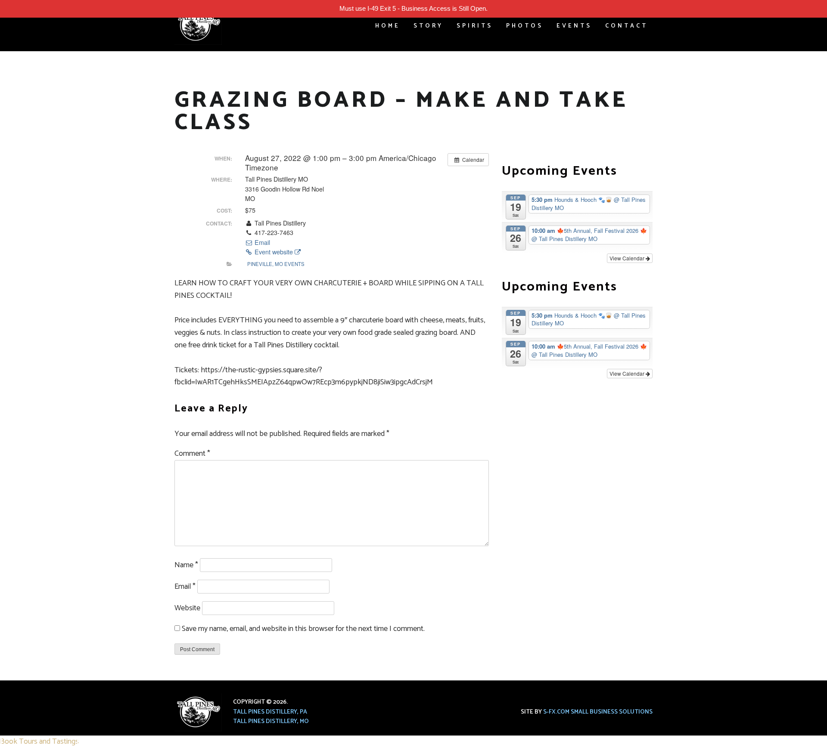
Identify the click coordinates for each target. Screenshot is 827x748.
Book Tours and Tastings (39, 741)
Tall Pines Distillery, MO (271, 721)
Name (186, 565)
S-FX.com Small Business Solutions (598, 712)
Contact (626, 26)
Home (387, 26)
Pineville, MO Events (276, 263)
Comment (192, 453)
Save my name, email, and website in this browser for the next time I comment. (303, 628)
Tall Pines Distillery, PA (270, 712)
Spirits (475, 26)
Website (187, 608)
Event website (274, 251)
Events (574, 26)
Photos (524, 26)
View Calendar (627, 258)
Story (428, 26)
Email (261, 242)
